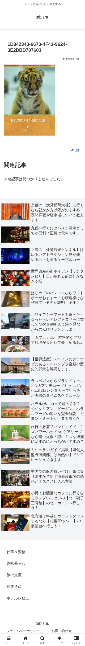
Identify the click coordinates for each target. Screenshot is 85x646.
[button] (76, 587)
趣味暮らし (16, 563)
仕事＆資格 (16, 552)
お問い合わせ (62, 631)
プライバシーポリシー (23, 631)
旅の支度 (14, 575)
